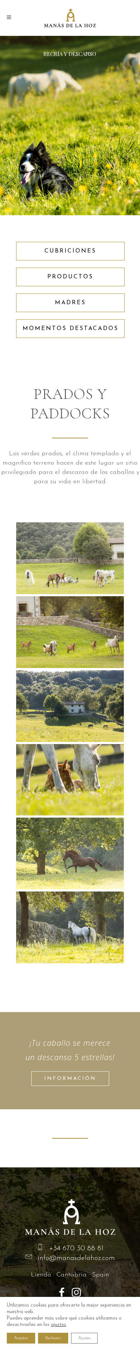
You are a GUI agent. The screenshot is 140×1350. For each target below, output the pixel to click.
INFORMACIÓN (70, 1078)
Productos (70, 277)
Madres (70, 303)
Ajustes (84, 1338)
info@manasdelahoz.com (76, 1258)
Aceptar (21, 1338)
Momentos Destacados (70, 328)
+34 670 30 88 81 (76, 1248)
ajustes (58, 1324)
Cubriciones (70, 251)
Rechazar (53, 1338)
